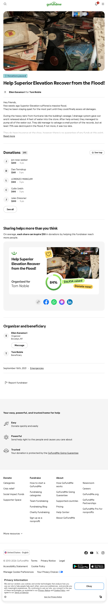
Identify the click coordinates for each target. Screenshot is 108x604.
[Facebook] (46, 302)
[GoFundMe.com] (54, 3)
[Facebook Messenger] (62, 302)
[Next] (99, 65)
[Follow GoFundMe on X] (97, 553)
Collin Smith (17, 188)
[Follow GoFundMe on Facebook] (86, 553)
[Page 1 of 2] (8, 66)
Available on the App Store (97, 566)
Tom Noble (17, 352)
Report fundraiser (17, 382)
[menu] (103, 4)
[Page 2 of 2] (11, 66)
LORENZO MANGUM (22, 179)
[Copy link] (38, 302)
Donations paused (16, 76)
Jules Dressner (18, 198)
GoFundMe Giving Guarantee (63, 453)
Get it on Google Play (81, 566)
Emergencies (37, 368)
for (25, 92)
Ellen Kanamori (19, 333)
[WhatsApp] (54, 302)
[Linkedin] (70, 302)
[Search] (5, 4)
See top (98, 152)
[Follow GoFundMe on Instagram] (103, 553)
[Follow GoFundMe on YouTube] (91, 553)
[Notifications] (96, 4)
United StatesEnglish (18, 552)
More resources (11, 533)
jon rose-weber (19, 160)
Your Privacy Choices (47, 572)
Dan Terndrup (18, 169)
